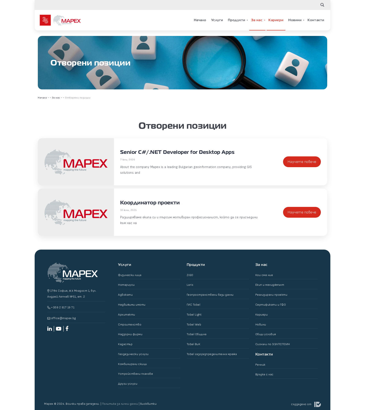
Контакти (316, 20)
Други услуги (127, 383)
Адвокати (125, 295)
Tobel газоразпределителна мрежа (212, 354)
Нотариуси (126, 285)
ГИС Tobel (193, 304)
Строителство (129, 324)
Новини (295, 20)
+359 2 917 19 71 (62, 307)
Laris (190, 285)
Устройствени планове (135, 374)
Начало (200, 20)
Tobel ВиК (193, 344)
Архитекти (126, 314)
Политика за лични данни (120, 404)
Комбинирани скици (132, 364)
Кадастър (125, 344)
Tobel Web (194, 324)
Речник (260, 364)
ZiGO (190, 275)
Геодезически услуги (133, 354)
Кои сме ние (264, 275)
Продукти (236, 20)
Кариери (276, 20)
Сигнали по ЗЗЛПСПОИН (272, 344)
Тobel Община (197, 334)
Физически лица (129, 275)
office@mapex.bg (63, 318)
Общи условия (265, 334)
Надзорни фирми (130, 334)
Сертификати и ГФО (270, 304)
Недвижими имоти (132, 304)
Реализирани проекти (271, 295)
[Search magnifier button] (322, 5)
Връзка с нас (264, 374)
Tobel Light (194, 314)
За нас (257, 20)
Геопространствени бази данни (210, 295)
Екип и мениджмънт (269, 285)
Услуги (217, 20)
